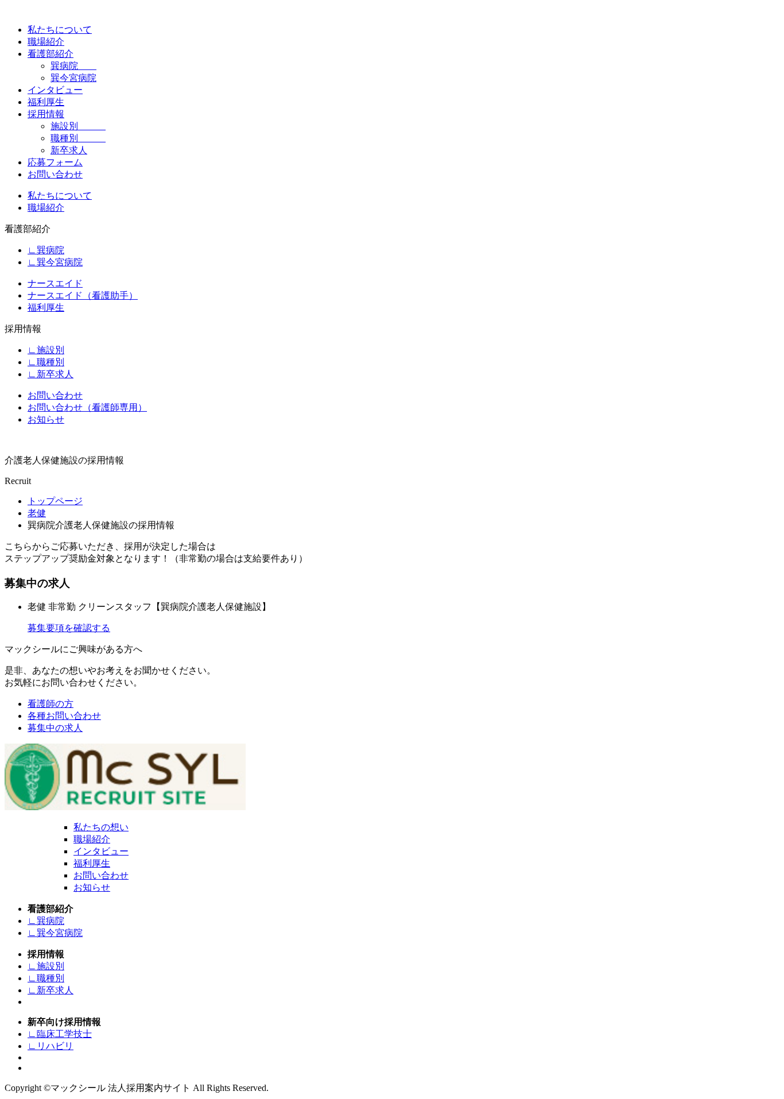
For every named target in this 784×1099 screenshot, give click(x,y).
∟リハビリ (50, 1046)
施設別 (78, 126)
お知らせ (46, 419)
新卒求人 (69, 150)
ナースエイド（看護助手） (83, 295)
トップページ (55, 501)
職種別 (78, 138)
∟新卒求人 (50, 374)
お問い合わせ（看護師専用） (87, 407)
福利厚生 (46, 102)
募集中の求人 (55, 728)
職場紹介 (46, 42)
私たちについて (60, 29)
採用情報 (46, 114)
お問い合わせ (55, 174)
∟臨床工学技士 (60, 1034)
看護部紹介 (50, 54)
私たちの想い (101, 827)
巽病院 (73, 66)
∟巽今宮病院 (55, 262)
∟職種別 (46, 362)
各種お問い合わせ (64, 716)
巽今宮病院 (73, 78)
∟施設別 (46, 350)
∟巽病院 (46, 250)
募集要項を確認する (69, 628)
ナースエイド (55, 283)
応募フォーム (55, 162)
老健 (37, 513)
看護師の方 (50, 704)
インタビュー (55, 90)
